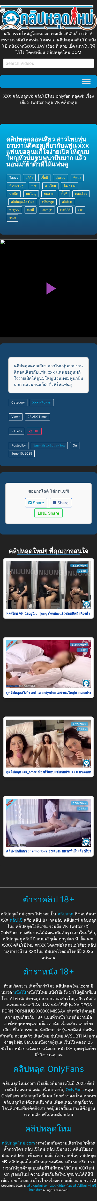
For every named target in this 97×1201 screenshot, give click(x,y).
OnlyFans (75, 1089)
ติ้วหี (64, 194)
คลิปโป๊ (16, 920)
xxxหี (30, 210)
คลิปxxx (67, 202)
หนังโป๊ (19, 992)
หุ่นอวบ (60, 177)
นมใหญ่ (31, 194)
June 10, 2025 (21, 453)
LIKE (35, 431)
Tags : (13, 177)
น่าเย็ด (13, 194)
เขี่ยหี (44, 177)
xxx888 (65, 210)
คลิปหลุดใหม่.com (18, 1143)
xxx (80, 210)
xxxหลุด (47, 210)
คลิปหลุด (48, 202)
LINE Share (48, 513)
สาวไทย (50, 185)
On (75, 445)
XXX (35, 402)
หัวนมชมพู (16, 185)
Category (18, 402)
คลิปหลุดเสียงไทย (22, 202)
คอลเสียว (81, 194)
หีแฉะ (77, 177)
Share (38, 502)
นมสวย (49, 194)
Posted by (18, 445)
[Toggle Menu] (86, 81)
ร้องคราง (70, 185)
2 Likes (16, 431)
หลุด (34, 185)
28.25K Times (37, 417)
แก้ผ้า (29, 177)
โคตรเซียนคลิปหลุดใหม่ (49, 445)
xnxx (12, 218)
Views (15, 417)
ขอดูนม (14, 210)
